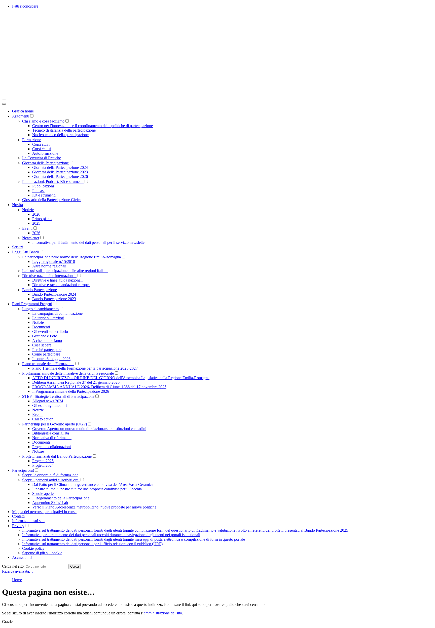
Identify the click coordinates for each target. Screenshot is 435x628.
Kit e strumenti (44, 195)
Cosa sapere (41, 345)
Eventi (27, 228)
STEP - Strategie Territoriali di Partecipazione (58, 396)
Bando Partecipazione (39, 290)
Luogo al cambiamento (40, 309)
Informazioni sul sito (28, 521)
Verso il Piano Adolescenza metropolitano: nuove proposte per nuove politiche (94, 507)
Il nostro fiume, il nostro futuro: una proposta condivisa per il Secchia (87, 489)
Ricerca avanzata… (17, 571)
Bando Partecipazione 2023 (54, 299)
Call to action (42, 419)
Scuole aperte (43, 493)
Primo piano (42, 219)
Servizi (17, 247)
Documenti (41, 327)
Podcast (38, 190)
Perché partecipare (46, 349)
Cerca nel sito (13, 566)
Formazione (31, 140)
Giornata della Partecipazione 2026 (60, 176)
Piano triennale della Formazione (48, 364)
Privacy (18, 526)
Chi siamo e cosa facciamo (43, 121)
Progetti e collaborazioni (51, 447)
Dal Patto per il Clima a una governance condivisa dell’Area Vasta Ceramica (92, 484)
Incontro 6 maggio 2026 (51, 359)
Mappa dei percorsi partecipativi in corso (44, 511)
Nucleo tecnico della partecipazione (60, 135)
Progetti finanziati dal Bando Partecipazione (57, 456)
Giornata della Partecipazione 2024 (60, 167)
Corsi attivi (41, 144)
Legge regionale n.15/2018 (53, 261)
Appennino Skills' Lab (50, 502)
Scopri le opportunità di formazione (50, 475)
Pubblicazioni (43, 186)
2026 (36, 214)
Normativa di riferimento (51, 438)
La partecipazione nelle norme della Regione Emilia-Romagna (71, 257)
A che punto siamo (47, 340)
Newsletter (30, 238)
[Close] (4, 104)
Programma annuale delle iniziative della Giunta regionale (68, 373)
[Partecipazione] (77, 93)
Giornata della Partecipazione (45, 163)
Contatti (18, 516)
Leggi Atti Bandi (25, 252)
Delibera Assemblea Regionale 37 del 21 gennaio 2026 (76, 382)
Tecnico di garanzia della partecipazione (64, 130)
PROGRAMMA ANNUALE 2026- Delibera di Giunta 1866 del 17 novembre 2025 (99, 387)
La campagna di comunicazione (57, 313)
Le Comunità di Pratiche (41, 158)
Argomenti (20, 116)
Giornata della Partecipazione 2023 (60, 172)
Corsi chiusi (41, 149)
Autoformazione (45, 153)
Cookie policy (33, 548)
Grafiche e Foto (44, 336)
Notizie (28, 210)
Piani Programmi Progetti (32, 304)
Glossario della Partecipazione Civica (51, 200)
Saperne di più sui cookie (42, 553)
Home (17, 580)
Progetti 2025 (43, 461)
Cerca (74, 566)
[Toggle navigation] (4, 99)
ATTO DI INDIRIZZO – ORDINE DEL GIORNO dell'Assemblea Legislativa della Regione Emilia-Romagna (120, 378)
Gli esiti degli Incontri (49, 405)
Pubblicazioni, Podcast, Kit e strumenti (53, 181)
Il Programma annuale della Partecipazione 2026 (70, 391)
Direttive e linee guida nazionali (57, 280)
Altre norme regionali (49, 266)
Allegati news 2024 (47, 401)
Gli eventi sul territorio (50, 331)
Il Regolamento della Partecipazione (60, 498)
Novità (17, 205)
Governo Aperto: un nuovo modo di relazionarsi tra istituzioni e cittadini (89, 428)
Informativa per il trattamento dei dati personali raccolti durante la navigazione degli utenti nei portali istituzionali (111, 535)
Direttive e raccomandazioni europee (61, 285)
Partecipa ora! (23, 470)
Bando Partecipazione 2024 (54, 294)
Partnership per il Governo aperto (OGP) (54, 424)
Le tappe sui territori (48, 318)
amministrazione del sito (163, 613)
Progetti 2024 (43, 465)
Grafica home (23, 111)
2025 (36, 223)
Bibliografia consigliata (50, 433)
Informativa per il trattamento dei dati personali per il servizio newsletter (89, 242)
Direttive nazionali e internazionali (49, 275)
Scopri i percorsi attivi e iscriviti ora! (51, 480)
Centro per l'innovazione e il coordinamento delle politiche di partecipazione (92, 126)
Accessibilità (22, 557)
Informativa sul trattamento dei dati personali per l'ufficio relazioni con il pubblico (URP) (92, 544)
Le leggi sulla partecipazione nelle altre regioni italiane (65, 270)
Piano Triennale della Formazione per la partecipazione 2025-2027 (85, 368)
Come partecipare (46, 354)
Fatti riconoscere (25, 6)
